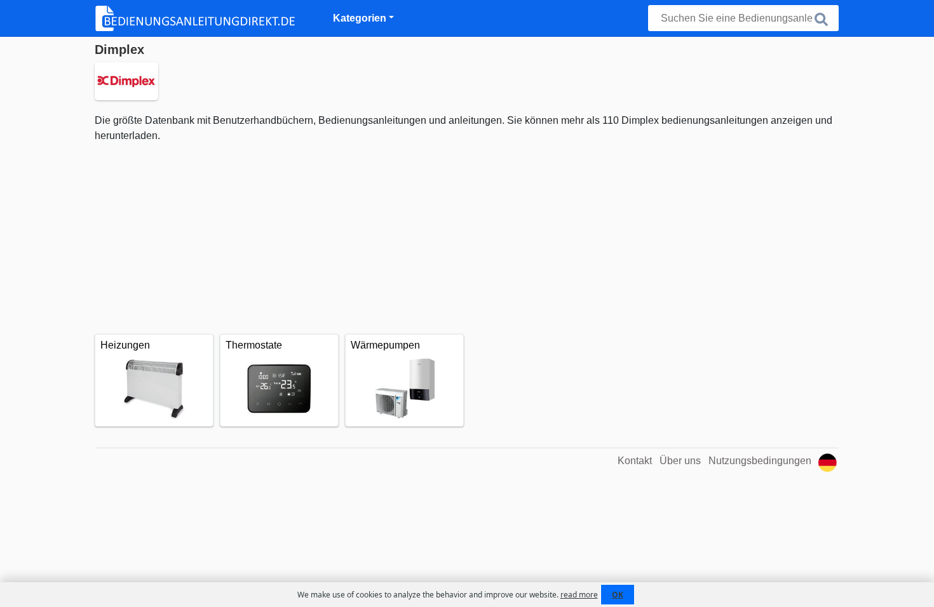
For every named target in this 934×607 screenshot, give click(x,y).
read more (579, 594)
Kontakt (635, 460)
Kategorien (359, 18)
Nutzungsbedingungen (759, 460)
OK (617, 594)
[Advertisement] (467, 239)
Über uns (680, 460)
